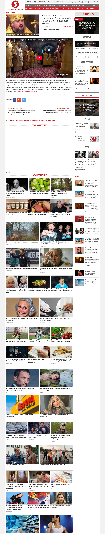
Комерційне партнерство (78, 137)
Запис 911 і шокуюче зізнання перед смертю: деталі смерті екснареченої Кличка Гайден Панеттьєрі (92, 183)
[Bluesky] (91, 1)
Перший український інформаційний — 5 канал (15, 5)
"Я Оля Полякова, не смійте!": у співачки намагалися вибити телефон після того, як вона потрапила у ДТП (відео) (92, 207)
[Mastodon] (88, 1)
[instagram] (72, 1)
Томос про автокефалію (39, 120)
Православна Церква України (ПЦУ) (20, 120)
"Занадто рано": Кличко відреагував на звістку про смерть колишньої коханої (92, 240)
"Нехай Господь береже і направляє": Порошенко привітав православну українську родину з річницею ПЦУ (56, 112)
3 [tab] (88, 57)
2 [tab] (85, 57)
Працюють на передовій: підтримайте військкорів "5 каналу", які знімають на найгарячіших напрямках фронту (81, 73)
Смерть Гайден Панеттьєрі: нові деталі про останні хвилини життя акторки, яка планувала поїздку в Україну (92, 261)
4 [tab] (90, 57)
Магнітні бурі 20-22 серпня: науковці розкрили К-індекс (90, 281)
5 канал (36, 34)
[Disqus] (39, 150)
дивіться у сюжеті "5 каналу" (28, 91)
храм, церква (52, 120)
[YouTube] (94, 1)
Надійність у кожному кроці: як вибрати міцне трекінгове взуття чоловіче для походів (81, 126)
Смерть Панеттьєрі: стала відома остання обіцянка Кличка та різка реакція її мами (91, 250)
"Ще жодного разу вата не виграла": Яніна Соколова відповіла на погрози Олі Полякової (92, 231)
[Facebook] (69, 1)
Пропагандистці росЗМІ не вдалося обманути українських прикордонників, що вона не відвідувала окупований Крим (21, 112)
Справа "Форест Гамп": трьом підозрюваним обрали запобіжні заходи (85, 50)
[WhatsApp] (82, 1)
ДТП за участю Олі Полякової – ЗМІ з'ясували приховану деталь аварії (91, 272)
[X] (85, 1)
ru (67, 2)
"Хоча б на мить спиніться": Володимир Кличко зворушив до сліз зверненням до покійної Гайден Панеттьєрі (92, 195)
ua (64, 2)
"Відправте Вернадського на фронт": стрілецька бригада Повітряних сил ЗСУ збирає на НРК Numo (81, 84)
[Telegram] (79, 1)
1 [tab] (83, 57)
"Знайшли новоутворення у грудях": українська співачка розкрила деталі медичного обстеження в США (90, 220)
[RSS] (97, 1)
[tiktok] (75, 1)
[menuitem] (28, 5)
